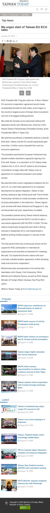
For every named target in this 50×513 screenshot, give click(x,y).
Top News (25, 14)
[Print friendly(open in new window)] (13, 41)
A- (22, 93)
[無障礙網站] (25, 507)
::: (2, 1)
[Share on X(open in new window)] (5, 41)
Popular (6, 299)
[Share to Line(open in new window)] (7, 41)
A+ (28, 93)
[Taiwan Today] (15, 4)
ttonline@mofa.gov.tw (32, 288)
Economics (14, 14)
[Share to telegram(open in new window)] (10, 41)
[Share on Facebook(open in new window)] (2, 41)
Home (4, 14)
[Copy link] (16, 41)
